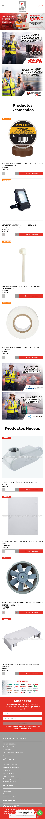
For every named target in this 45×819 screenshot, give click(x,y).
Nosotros (6, 770)
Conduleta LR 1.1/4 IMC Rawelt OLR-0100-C (20, 482)
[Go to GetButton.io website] (40, 817)
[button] (3, 21)
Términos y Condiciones (11, 767)
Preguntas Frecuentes (10, 765)
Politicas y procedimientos (12, 779)
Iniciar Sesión (7, 791)
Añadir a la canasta (32, 173)
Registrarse (7, 794)
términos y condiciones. (22, 729)
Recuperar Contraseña (10, 797)
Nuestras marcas (9, 776)
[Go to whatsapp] (40, 813)
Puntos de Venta (8, 773)
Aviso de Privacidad (9, 782)
